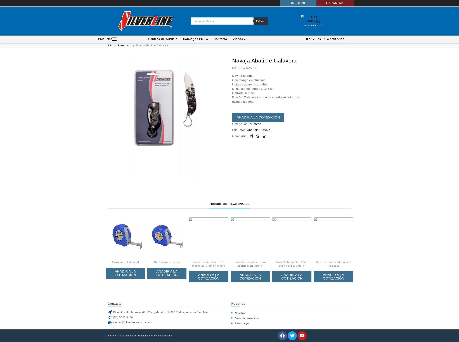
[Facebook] (282, 335)
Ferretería (124, 45)
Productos (105, 39)
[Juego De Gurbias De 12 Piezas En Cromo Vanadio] (208, 237)
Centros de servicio (163, 39)
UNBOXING (298, 3)
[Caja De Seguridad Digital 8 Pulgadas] (333, 237)
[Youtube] (302, 335)
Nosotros (240, 312)
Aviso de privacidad (247, 318)
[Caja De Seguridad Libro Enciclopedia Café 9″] (291, 237)
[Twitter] (292, 335)
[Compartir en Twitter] (258, 136)
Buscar (260, 21)
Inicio (109, 45)
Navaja (266, 130)
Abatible (253, 130)
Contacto (220, 39)
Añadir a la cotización (258, 117)
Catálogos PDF (194, 39)
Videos (238, 39)
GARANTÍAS (335, 3)
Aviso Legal (242, 323)
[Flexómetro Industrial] (125, 237)
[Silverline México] (145, 21)
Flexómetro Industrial (125, 262)
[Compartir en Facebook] (251, 136)
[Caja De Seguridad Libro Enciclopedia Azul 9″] (250, 237)
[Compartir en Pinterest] (264, 136)
